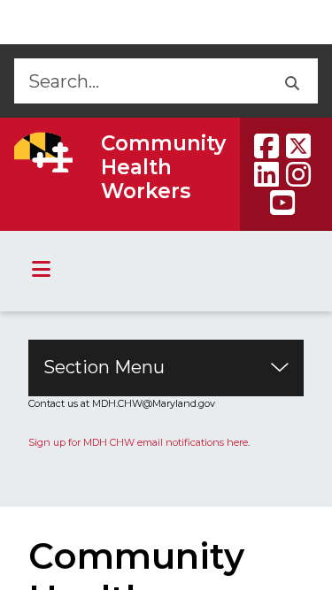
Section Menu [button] (104, 367)
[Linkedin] (266, 174)
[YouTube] (282, 202)
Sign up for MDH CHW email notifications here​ (138, 442)
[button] (291, 80)
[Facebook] (266, 146)
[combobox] (139, 80)
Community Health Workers (163, 167)
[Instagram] (298, 174)
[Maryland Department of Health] (43, 152)
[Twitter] (298, 146)
